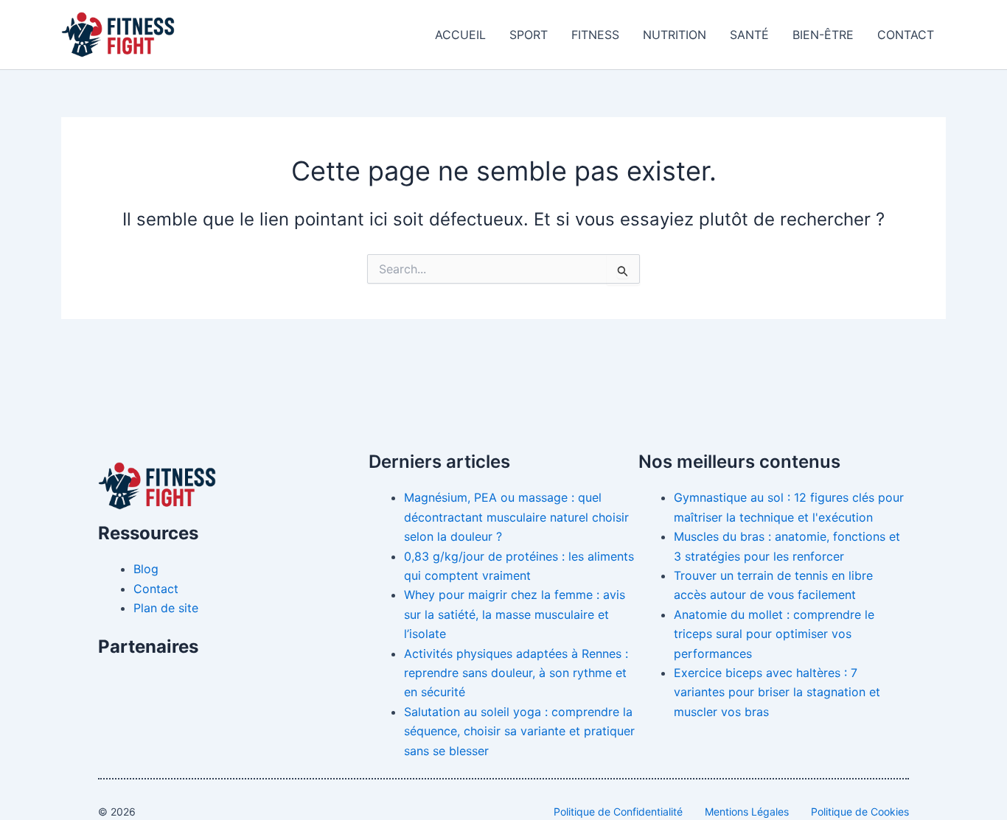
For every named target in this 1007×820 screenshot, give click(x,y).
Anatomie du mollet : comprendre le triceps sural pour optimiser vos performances (774, 634)
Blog (145, 568)
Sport (528, 34)
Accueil (460, 34)
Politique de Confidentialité (618, 811)
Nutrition (674, 34)
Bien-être (823, 34)
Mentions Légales (747, 811)
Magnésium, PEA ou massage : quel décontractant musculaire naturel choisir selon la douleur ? (516, 517)
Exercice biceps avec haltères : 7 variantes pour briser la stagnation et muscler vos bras (777, 692)
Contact (905, 34)
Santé (749, 34)
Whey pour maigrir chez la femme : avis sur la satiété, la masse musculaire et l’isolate (514, 614)
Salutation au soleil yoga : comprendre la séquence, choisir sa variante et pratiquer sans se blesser (519, 731)
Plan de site (165, 607)
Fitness (595, 34)
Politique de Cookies (860, 811)
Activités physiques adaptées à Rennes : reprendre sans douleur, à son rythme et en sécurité (516, 673)
